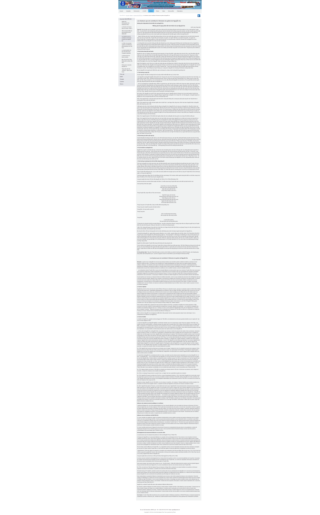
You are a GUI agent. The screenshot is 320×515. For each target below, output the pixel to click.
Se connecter (197, 7)
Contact (198, 1)
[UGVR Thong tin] (199, 17)
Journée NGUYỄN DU (137, 15)
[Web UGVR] (122, 3)
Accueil (127, 15)
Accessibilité (192, 1)
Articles (131, 15)
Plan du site (186, 1)
